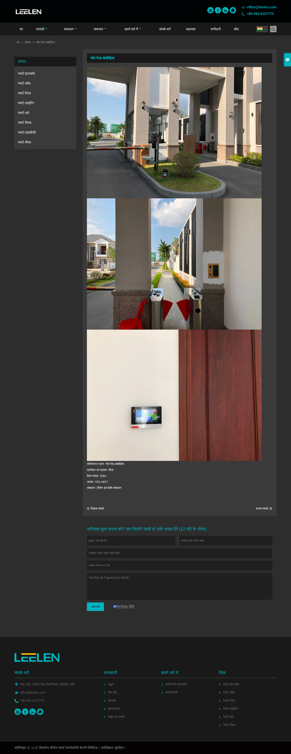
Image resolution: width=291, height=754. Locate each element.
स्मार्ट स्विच (24, 122)
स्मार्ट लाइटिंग (26, 103)
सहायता (191, 29)
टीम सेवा (112, 692)
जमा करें (95, 606)
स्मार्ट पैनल (24, 93)
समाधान (68, 29)
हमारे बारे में (131, 29)
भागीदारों (215, 29)
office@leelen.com (262, 7)
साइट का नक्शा (116, 717)
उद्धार (111, 684)
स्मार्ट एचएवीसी (27, 132)
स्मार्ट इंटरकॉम (26, 73)
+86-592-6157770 (260, 14)
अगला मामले (262, 508)
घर (21, 29)
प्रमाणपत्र (114, 708)
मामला (28, 42)
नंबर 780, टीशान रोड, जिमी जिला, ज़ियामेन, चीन (47, 684)
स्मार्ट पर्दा (23, 113)
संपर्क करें (165, 29)
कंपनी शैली (172, 692)
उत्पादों (40, 29)
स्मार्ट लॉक (24, 83)
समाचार (98, 29)
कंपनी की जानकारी (176, 684)
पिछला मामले (95, 508)
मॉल (236, 29)
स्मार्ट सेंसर (24, 142)
